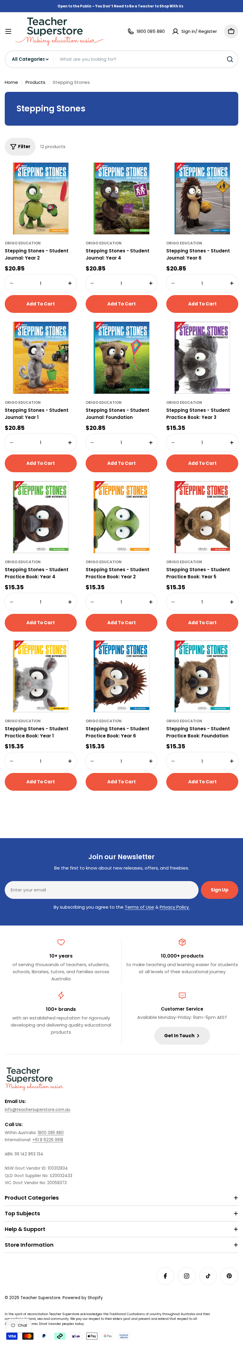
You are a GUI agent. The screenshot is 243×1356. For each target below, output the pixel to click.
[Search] (230, 59)
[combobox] (121, 59)
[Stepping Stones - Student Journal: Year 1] (41, 358)
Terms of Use (139, 907)
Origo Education (23, 243)
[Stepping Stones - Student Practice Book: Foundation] (202, 677)
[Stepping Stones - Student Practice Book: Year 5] (202, 517)
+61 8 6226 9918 (47, 1140)
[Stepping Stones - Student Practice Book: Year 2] (122, 517)
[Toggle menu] (8, 31)
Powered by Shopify (83, 1298)
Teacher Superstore (40, 1298)
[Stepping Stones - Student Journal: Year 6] (202, 199)
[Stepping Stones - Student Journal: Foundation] (122, 358)
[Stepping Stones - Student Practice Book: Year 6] (122, 677)
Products (35, 82)
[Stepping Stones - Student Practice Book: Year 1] (41, 677)
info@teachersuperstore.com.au (37, 1109)
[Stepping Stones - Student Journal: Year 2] (41, 199)
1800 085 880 (51, 1133)
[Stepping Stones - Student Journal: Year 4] (122, 199)
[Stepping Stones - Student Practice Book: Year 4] (41, 517)
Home (11, 82)
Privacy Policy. (175, 907)
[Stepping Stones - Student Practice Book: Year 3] (202, 358)
